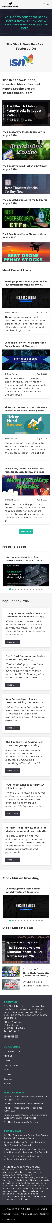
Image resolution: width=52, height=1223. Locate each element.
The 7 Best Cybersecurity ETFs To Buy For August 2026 (24, 201)
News (6, 1069)
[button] (10, 589)
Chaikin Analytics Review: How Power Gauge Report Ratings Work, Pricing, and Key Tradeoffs (25, 743)
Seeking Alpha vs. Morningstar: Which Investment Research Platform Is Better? (26, 283)
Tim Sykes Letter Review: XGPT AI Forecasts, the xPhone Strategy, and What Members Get (25, 615)
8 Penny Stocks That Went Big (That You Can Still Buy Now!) (36, 974)
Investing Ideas (11, 1065)
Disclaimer (44, 1214)
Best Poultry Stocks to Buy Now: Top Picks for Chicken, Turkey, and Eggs (24, 470)
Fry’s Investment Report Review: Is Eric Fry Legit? (24, 786)
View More (26, 531)
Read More (12, 642)
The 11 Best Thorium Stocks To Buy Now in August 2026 (24, 167)
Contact (8, 1060)
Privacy (15, 1214)
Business (8, 1079)
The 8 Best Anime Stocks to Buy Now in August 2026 (23, 133)
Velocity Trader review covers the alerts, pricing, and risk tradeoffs (26, 829)
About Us (8, 1055)
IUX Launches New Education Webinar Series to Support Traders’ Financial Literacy (25, 559)
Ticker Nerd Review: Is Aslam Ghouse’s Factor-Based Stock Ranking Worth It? (26, 409)
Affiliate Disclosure (29, 1214)
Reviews (7, 1083)
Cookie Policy (8, 1219)
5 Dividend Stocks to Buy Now (36, 986)
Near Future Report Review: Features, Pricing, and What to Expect (24, 701)
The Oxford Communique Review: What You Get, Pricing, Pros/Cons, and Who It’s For (25, 658)
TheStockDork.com (12, 1051)
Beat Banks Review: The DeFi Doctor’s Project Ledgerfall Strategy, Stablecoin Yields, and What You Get (25, 344)
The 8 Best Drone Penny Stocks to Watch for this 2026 (24, 236)
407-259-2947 (11, 1030)
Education (8, 1074)
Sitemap (6, 1214)
